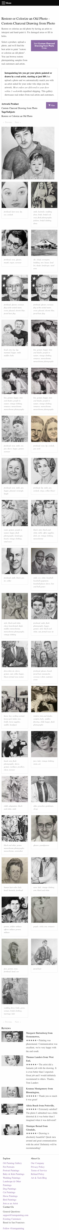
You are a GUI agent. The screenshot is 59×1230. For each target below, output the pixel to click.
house (47, 262)
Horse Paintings (10, 1196)
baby (12, 355)
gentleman (49, 806)
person (6, 926)
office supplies (48, 532)
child (42, 722)
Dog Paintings (9, 1188)
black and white (10, 845)
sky (34, 259)
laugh (6, 493)
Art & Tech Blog (39, 1177)
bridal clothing (45, 220)
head (6, 350)
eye (5, 214)
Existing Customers (12, 1218)
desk (35, 535)
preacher (41, 806)
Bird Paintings (9, 1199)
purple (35, 926)
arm (10, 350)
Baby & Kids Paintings (13, 1174)
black (35, 530)
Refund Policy (37, 1174)
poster (19, 845)
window (36, 716)
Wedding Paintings (11, 1177)
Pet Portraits (8, 1166)
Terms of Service (39, 1170)
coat (35, 217)
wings (42, 490)
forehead (7, 211)
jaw (5, 448)
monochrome (46, 358)
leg (14, 350)
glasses (18, 259)
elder (35, 806)
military (7, 932)
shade (38, 265)
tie (5, 580)
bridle (6, 722)
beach (6, 538)
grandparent (44, 845)
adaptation (13, 806)
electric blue (20, 310)
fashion (36, 220)
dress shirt (7, 671)
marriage (7, 1013)
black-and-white (14, 623)
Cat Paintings (9, 1192)
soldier (12, 926)
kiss (34, 350)
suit (39, 631)
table (40, 532)
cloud (39, 259)
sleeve (9, 448)
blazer (52, 490)
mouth (6, 262)
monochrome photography (43, 361)
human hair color (10, 887)
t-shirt (42, 677)
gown (22, 1008)
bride (40, 214)
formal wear (46, 631)
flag (14, 313)
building (36, 262)
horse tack (8, 719)
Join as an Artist (10, 1203)
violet (41, 926)
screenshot (19, 851)
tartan (21, 677)
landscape (45, 265)
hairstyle (41, 211)
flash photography (45, 217)
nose (17, 211)
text (45, 926)
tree (42, 262)
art (39, 535)
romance (36, 358)
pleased (12, 310)
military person (15, 929)
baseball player (39, 583)
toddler (6, 355)
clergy (35, 809)
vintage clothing (45, 355)
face (35, 761)
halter (15, 719)
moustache (46, 674)
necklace (13, 767)
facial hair (8, 313)
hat (10, 716)
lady (39, 761)
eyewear (18, 262)
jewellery (21, 767)
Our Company (37, 1163)
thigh (21, 626)
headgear (13, 724)
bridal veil (47, 214)
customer (49, 677)
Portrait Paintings (11, 1170)
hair (13, 211)
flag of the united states (12, 307)
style (40, 530)
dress (35, 223)
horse (6, 716)
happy (13, 352)
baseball (50, 578)
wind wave (8, 541)
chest (6, 626)
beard (49, 671)
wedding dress (9, 1008)
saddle (6, 724)
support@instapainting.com (15, 1215)
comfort (36, 719)
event (6, 310)
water (6, 530)
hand (6, 761)
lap (17, 350)
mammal (7, 352)
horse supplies (14, 722)
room (35, 764)
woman (6, 1011)
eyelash (10, 214)
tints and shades (46, 716)
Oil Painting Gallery (12, 1163)
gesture (39, 350)
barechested (13, 626)
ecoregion (45, 259)
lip (21, 211)
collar (47, 490)
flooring (36, 722)
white (44, 578)
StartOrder (44, 45)
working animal (18, 716)
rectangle (19, 490)
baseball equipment (40, 580)
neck (38, 448)
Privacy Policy (38, 1166)
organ (12, 262)
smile (35, 211)
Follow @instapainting (13, 1228)
